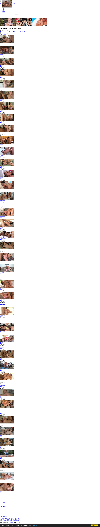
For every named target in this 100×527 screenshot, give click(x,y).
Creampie (9, 16)
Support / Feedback (13, 3)
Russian (12, 518)
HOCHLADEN (3, 13)
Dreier (48, 16)
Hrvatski (7, 520)
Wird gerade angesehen (4, 31)
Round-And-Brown (61, 16)
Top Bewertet (21, 31)
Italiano (11, 520)
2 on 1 (1, 16)
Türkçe (19, 518)
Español (2, 519)
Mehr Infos (35, 525)
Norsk (14, 520)
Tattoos (21, 16)
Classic (26, 16)
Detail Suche (20, 14)
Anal (3, 16)
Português (12, 519)
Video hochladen (3, 34)
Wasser (37, 16)
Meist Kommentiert (27, 31)
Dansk (5, 520)
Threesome (32, 16)
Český (2, 520)
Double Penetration (13, 16)
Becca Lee (65, 16)
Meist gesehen (15, 31)
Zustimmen (94, 525)
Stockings (98, 16)
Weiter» (3, 502)
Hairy (19, 16)
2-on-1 (50, 16)
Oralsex (46, 16)
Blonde (30, 16)
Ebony (17, 16)
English (5, 518)
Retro (28, 16)
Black (55, 16)
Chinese (15, 518)
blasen (44, 16)
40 (2, 500)
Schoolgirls (92, 16)
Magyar (15, 519)
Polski (5, 519)
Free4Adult (11, 522)
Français (8, 518)
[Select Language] (50, 1)
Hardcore (57, 16)
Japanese (8, 519)
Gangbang (82, 16)
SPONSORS (3, 506)
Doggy (68, 16)
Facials (80, 16)
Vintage (24, 16)
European (77, 16)
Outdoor (39, 16)
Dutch (19, 519)
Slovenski (17, 520)
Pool (35, 16)
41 (2, 501)
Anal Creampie (6, 16)
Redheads (89, 16)
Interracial (52, 16)
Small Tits (95, 16)
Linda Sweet (74, 16)
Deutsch (2, 518)
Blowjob (41, 16)
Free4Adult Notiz (20, 3)
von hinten (70, 16)
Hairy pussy (86, 16)
